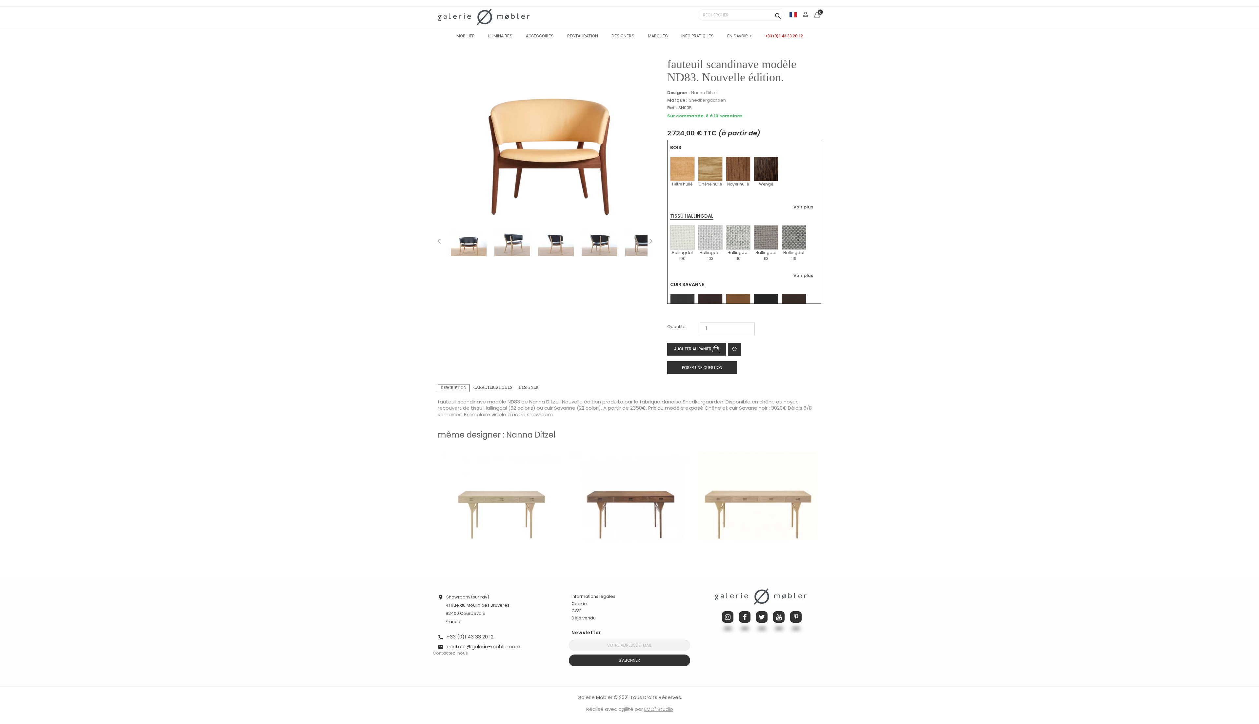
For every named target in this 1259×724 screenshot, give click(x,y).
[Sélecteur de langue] (793, 14)
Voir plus (803, 207)
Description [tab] (454, 387)
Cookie (579, 604)
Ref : (672, 108)
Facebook (744, 617)
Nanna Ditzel (704, 92)
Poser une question (702, 367)
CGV (576, 611)
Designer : (678, 92)
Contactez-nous (450, 653)
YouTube (779, 617)
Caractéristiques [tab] (492, 387)
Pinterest (796, 617)
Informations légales (593, 596)
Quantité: (677, 327)
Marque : (677, 100)
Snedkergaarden (707, 100)
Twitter (762, 617)
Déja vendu (583, 618)
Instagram (727, 617)
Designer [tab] (528, 387)
